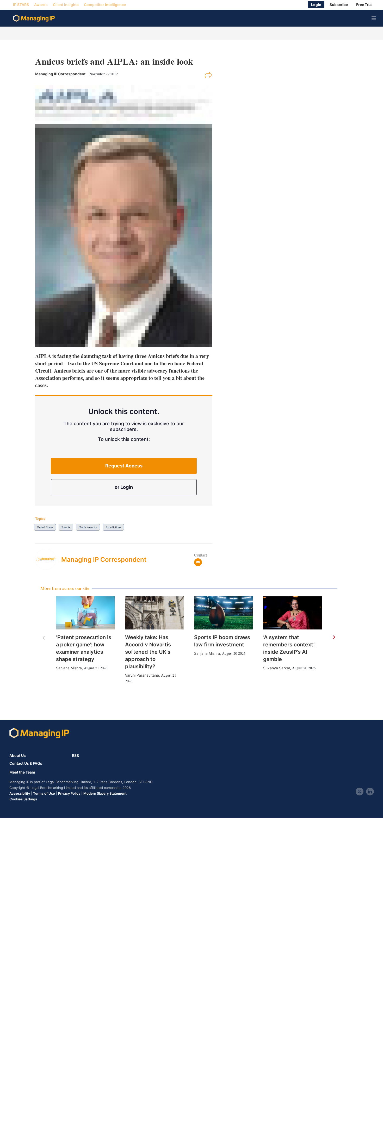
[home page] (34, 18)
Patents (65, 527)
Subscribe (339, 5)
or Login (124, 487)
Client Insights (66, 5)
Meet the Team (22, 772)
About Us (17, 755)
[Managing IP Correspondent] (48, 559)
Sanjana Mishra (69, 668)
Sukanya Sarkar (276, 668)
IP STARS (21, 5)
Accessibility (19, 793)
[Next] (333, 637)
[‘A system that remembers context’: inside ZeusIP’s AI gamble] (292, 612)
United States (45, 527)
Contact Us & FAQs (25, 763)
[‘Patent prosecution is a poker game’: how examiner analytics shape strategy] (85, 612)
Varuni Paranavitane (142, 675)
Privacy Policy (69, 793)
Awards (41, 5)
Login (316, 5)
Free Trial (364, 5)
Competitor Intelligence (105, 5)
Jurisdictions (113, 527)
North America (88, 527)
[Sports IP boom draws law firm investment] (223, 612)
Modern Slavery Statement (105, 793)
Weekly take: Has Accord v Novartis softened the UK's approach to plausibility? (148, 652)
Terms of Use (44, 793)
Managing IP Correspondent (103, 559)
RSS (75, 755)
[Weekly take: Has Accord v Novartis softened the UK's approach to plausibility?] (154, 612)
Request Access (124, 465)
